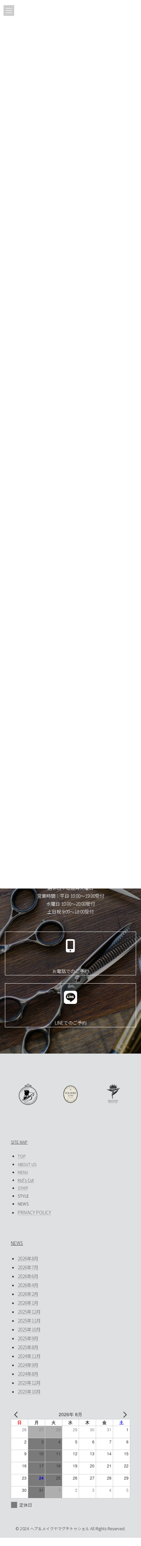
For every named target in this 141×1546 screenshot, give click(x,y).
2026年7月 (28, 1267)
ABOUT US (27, 1164)
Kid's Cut (26, 1180)
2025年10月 (29, 1329)
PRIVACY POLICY (34, 1212)
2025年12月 (29, 1311)
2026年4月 (28, 1285)
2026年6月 (28, 1276)
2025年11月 (29, 1320)
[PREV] (17, 1414)
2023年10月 (29, 1391)
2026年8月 (28, 1258)
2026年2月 (28, 1294)
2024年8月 (28, 1373)
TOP (22, 1156)
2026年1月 (28, 1302)
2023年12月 (29, 1382)
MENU (23, 1172)
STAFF (23, 1188)
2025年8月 (28, 1347)
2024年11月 (29, 1356)
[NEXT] (124, 1414)
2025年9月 (28, 1338)
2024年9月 (28, 1365)
